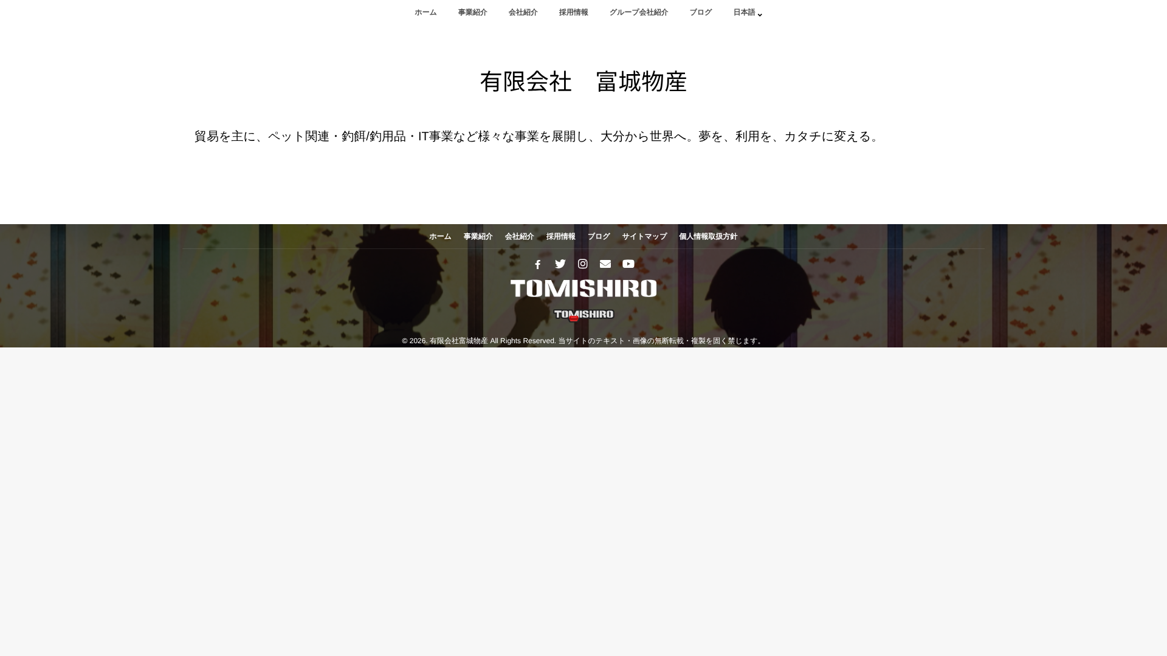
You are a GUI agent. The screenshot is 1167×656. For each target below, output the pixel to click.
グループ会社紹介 (639, 12)
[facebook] (538, 264)
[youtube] (628, 264)
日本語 (745, 12)
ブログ (701, 12)
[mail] (605, 264)
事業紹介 (472, 12)
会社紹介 (523, 12)
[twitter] (560, 264)
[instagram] (583, 264)
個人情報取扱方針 (709, 236)
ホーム (426, 12)
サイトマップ (644, 236)
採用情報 (573, 12)
